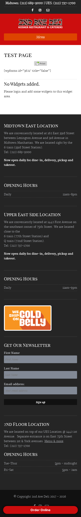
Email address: (14, 384)
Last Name (11, 368)
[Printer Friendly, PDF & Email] (40, 65)
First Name (12, 353)
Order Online (40, 510)
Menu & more (53, 441)
